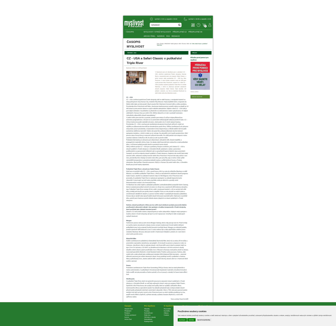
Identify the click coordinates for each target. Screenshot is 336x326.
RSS (168, 36)
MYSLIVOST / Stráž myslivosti (157, 32)
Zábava (166, 313)
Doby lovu (147, 315)
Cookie (166, 315)
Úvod (158, 43)
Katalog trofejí (148, 321)
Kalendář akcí (148, 313)
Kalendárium (148, 319)
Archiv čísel (149, 36)
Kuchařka (167, 311)
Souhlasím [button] (182, 320)
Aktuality (147, 309)
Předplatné (128, 311)
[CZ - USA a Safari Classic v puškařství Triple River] (136, 83)
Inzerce (127, 317)
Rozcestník (167, 309)
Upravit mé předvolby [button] (203, 320)
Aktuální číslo (129, 309)
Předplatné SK (195, 32)
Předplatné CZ (180, 32)
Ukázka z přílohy (194, 91)
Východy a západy (150, 317)
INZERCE (161, 36)
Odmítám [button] (191, 320)
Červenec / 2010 (185, 43)
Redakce (176, 36)
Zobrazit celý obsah (197, 96)
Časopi (162, 43)
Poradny (146, 311)
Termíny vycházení (130, 315)
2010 (180, 43)
